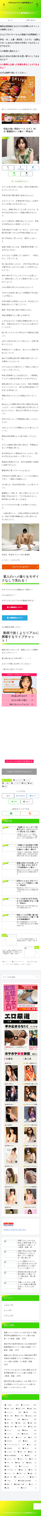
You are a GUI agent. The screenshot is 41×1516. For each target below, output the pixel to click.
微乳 (31, 783)
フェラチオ (16, 783)
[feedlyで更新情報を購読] (11, 813)
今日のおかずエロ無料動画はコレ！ (20, 5)
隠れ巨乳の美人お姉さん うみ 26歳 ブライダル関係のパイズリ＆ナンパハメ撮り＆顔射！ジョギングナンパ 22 (20, 1384)
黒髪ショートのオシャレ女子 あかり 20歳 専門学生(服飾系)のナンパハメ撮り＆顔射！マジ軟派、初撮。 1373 (20, 1336)
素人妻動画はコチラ (15, 618)
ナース (27, 780)
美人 (5, 786)
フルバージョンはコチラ (20, 567)
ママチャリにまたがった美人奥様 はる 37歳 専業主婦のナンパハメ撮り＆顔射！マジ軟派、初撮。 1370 (20, 1373)
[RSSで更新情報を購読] (30, 813)
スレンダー (18, 780)
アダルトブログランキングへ (14, 1230)
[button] (27, 173)
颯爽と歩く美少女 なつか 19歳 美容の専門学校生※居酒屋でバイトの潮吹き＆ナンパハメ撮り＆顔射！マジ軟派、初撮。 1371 (20, 1359)
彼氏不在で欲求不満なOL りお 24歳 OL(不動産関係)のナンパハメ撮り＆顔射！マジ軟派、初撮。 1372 (20, 1347)
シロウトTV (7, 780)
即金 (24, 783)
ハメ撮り (7, 783)
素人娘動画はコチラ (15, 607)
